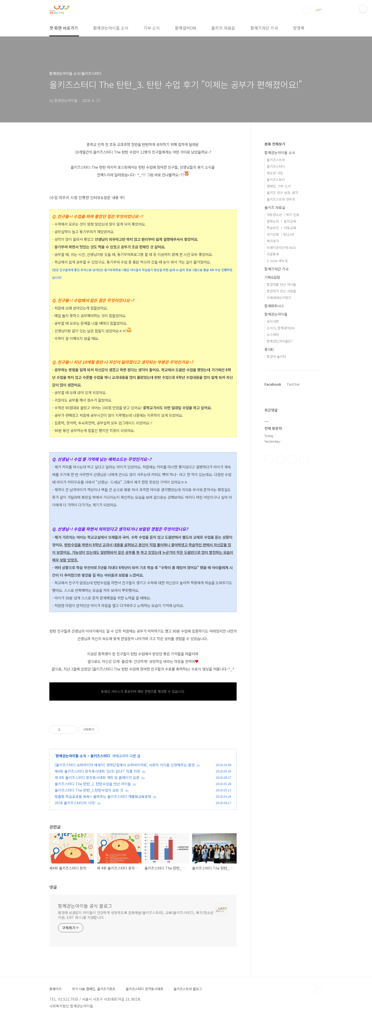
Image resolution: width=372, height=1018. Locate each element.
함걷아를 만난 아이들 (281, 284)
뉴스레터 (273, 334)
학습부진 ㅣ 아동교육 (281, 227)
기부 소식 (151, 28)
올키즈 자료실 (223, 28)
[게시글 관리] (71, 729)
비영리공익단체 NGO (281, 247)
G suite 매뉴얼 (277, 260)
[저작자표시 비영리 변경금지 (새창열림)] (105, 730)
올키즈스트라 (276, 159)
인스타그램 (280, 459)
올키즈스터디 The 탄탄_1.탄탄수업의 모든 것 (89, 790)
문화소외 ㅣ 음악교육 (281, 221)
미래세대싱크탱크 (279, 297)
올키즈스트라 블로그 (188, 989)
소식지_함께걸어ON (281, 328)
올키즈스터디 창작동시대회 (144, 989)
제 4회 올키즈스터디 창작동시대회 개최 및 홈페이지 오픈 (97, 777)
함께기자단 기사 (264, 28)
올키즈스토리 (276, 179)
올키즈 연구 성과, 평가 (282, 192)
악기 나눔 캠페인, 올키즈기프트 (93, 989)
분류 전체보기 (274, 143)
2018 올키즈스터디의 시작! (75, 802)
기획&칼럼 (272, 277)
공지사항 (273, 321)
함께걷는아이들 (275, 314)
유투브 (303, 459)
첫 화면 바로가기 (63, 28)
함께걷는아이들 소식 (110, 28)
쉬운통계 (273, 254)
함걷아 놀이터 (276, 356)
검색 (307, 10)
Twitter (293, 384)
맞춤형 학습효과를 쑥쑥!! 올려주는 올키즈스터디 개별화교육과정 (103, 796)
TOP (319, 991)
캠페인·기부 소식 (279, 186)
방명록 (298, 28)
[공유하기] (65, 729)
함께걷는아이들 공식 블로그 (85, 906)
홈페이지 (55, 989)
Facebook (272, 384)
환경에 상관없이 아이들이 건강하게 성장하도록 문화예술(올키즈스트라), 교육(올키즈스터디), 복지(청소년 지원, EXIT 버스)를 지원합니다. (135, 915)
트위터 (292, 459)
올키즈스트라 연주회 (281, 199)
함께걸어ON (185, 28)
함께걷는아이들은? (280, 341)
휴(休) (269, 349)
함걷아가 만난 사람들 (281, 291)
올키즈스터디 (100, 755)
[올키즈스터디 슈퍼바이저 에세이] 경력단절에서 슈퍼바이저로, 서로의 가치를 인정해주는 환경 (125, 764)
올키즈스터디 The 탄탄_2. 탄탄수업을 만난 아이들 (93, 783)
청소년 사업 (275, 172)
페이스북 (269, 459)
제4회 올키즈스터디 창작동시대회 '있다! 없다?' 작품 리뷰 (97, 771)
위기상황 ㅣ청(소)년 (280, 234)
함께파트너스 (274, 305)
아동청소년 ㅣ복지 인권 (283, 214)
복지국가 (273, 241)
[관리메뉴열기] (363, 9)
